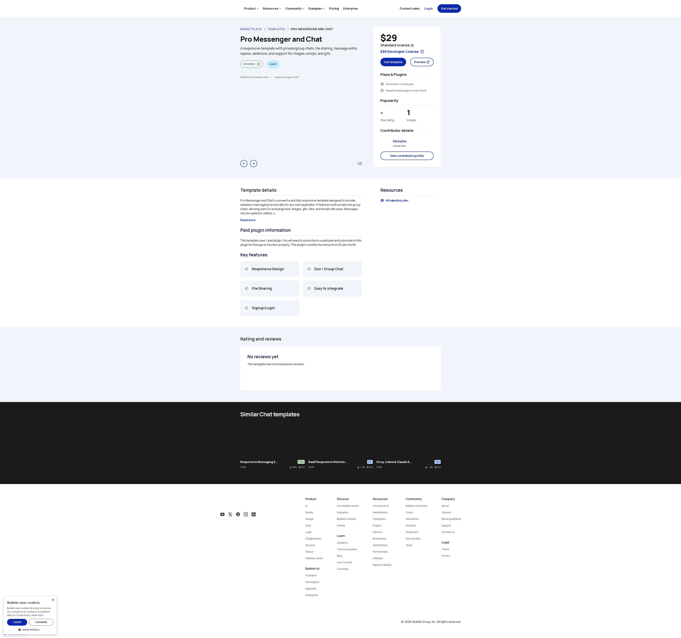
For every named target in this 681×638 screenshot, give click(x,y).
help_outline (412, 45)
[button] (30, 629)
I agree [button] (17, 622)
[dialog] (30, 615)
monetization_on (382, 84)
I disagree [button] (41, 622)
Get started (449, 8)
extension (382, 90)
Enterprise (350, 8)
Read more (37, 615)
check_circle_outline (246, 269)
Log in (428, 8)
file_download (290, 467)
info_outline (258, 64)
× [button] (52, 600)
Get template (393, 62)
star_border (299, 467)
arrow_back (244, 163)
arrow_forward (253, 163)
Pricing (334, 8)
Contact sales (410, 8)
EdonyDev (400, 141)
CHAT (243, 467)
